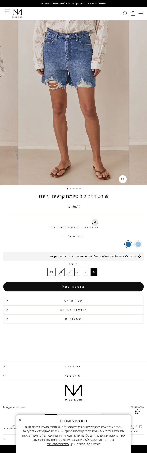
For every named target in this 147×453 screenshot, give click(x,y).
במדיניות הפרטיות (58, 444)
